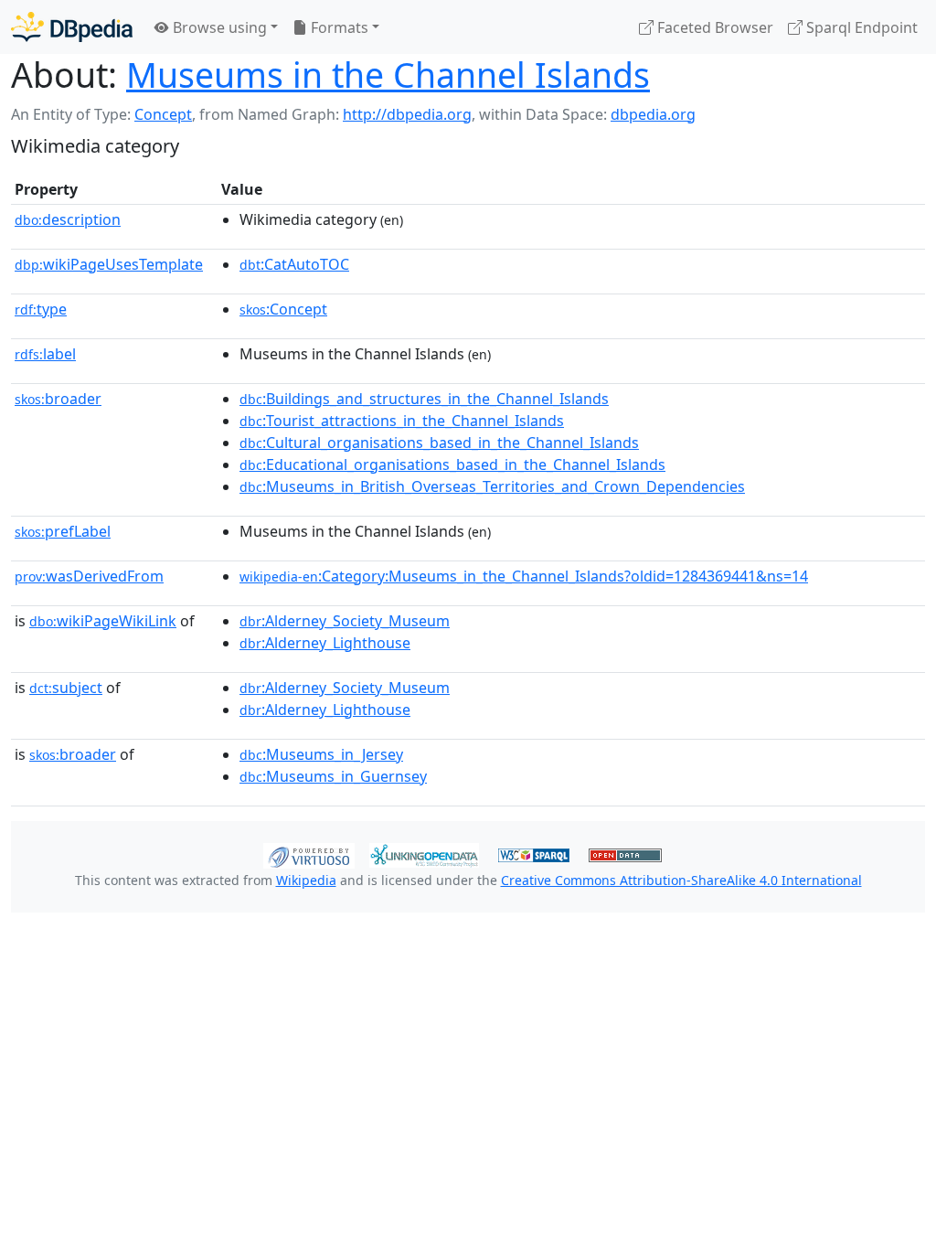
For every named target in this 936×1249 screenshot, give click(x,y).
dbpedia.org (653, 114)
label (45, 354)
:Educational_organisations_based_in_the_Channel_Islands (452, 464)
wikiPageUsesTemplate (109, 264)
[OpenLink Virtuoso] (309, 854)
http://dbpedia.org (407, 114)
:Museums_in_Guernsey (333, 776)
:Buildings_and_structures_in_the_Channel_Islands (424, 399)
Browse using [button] (218, 27)
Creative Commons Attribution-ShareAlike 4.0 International (681, 880)
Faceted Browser (713, 27)
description (68, 219)
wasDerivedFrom (89, 576)
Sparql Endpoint (860, 27)
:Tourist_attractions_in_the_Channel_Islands (401, 421)
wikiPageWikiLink (102, 621)
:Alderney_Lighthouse (324, 643)
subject (65, 688)
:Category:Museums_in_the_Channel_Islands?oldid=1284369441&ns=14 (523, 576)
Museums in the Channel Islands (388, 74)
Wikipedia (306, 880)
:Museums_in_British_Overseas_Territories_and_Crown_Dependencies (492, 486)
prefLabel (63, 531)
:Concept (283, 309)
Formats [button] (337, 27)
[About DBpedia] (72, 27)
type (41, 309)
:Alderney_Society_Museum (344, 621)
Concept (163, 114)
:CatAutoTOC (294, 264)
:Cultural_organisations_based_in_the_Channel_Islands (439, 442)
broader (58, 399)
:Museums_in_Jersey (321, 754)
